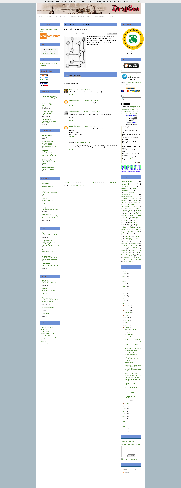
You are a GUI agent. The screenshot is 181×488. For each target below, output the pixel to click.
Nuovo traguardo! (47, 309)
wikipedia (135, 217)
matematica (77, 75)
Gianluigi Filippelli (74, 111)
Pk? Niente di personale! (49, 251)
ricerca (123, 222)
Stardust (44, 191)
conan (136, 252)
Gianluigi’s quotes (128, 127)
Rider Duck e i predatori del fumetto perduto (50, 266)
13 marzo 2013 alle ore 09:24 (81, 89)
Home (40, 16)
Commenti (127, 473)
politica (134, 199)
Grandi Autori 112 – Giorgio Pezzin (50, 235)
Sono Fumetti (46, 264)
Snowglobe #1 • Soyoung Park (49, 283)
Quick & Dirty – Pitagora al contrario (49, 162)
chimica (123, 215)
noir (125, 212)
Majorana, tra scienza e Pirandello (131, 384)
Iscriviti (126, 52)
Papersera (45, 233)
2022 (124, 281)
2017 (124, 293)
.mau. (70, 89)
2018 (124, 291)
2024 (124, 276)
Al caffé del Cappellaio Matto (48, 104)
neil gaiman (135, 242)
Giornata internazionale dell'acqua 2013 (132, 351)
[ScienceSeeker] (44, 86)
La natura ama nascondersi (133, 342)
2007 (124, 419)
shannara (126, 257)
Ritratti (49, 16)
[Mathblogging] (44, 83)
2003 (124, 428)
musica (131, 212)
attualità (135, 213)
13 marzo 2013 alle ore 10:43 (91, 111)
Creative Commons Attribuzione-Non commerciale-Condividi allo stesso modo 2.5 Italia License (130, 110)
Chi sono (111, 16)
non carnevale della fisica (131, 255)
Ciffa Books (45, 281)
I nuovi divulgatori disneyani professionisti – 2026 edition (50, 258)
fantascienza (125, 195)
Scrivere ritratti (129, 363)
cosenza (138, 224)
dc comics (125, 202)
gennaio (127, 403)
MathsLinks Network (47, 327)
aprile (126, 325)
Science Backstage (47, 112)
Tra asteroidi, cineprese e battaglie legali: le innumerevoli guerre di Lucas (50, 243)
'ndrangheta (136, 257)
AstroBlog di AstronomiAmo (49, 336)
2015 (124, 298)
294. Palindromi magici (48, 169)
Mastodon (124, 71)
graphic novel (133, 229)
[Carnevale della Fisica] (44, 78)
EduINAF (44, 199)
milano (123, 201)
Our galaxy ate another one (50, 209)
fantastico (131, 233)
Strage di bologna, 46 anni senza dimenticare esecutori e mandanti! (50, 291)
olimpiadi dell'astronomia (129, 245)
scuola (136, 206)
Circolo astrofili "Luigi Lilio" (49, 334)
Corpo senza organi (130, 330)
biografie (131, 204)
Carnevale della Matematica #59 (133, 369)
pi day (123, 233)
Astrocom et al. (46, 214)
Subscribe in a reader (128, 441)
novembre (128, 308)
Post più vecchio (111, 182)
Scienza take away (99, 16)
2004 (124, 426)
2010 (124, 411)
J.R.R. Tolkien (130, 159)
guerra (137, 231)
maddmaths (124, 259)
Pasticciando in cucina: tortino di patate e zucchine (131, 396)
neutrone (46, 51)
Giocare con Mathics (131, 355)
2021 (124, 284)
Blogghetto (45, 151)
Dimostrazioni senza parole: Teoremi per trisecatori (133, 376)
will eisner (138, 259)
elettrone (53, 49)
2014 (124, 301)
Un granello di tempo (131, 387)
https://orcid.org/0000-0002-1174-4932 (49, 64)
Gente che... (128, 332)
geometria (125, 206)
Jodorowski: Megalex (131, 337)
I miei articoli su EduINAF (49, 96)
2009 (124, 414)
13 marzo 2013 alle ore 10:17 (90, 100)
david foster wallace (127, 261)
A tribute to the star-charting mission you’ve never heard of (50, 217)
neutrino (52, 51)
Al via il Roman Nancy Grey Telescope (49, 193)
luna (126, 213)
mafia (129, 252)
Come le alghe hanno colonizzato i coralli (48, 114)
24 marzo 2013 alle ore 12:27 (90, 126)
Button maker (45, 344)
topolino (124, 189)
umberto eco (134, 249)
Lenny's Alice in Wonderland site (49, 338)
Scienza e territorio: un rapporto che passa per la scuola (49, 202)
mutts (123, 224)
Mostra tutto (57, 173)
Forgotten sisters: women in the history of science (50, 121)
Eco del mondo (46, 250)
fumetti (125, 184)
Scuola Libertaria (47, 298)
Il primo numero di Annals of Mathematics (132, 380)
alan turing (138, 240)
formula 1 (124, 219)
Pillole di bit (45, 313)
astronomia (125, 191)
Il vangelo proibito (130, 334)
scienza (134, 201)
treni (131, 259)
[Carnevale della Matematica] (44, 75)
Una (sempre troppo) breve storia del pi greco (133, 365)
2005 (124, 423)
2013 (124, 303)
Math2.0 (43, 342)
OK (139, 1)
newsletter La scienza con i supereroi (131, 83)
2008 (124, 416)
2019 (124, 288)
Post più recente (69, 182)
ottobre (127, 310)
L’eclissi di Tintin (46, 107)
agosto (127, 315)
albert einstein (133, 222)
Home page (90, 182)
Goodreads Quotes (135, 162)
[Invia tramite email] (108, 34)
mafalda (129, 240)
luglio (126, 318)
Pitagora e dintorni (47, 141)
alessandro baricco (135, 235)
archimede (124, 250)
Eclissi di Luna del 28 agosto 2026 (50, 98)
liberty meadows (126, 231)
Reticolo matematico (131, 373)
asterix (132, 215)
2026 (124, 271)
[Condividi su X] (112, 34)
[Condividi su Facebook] (114, 34)
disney (131, 193)
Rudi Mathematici (47, 160)
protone (45, 53)
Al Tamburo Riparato (48, 307)
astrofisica (128, 238)
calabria (126, 242)
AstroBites (45, 208)
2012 (124, 406)
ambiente (138, 210)
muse (134, 254)
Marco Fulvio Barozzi (75, 100)
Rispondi (71, 94)
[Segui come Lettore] (131, 68)
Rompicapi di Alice (60, 16)
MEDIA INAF (45, 183)
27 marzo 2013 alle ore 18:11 (83, 142)
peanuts (130, 224)
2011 (124, 409)
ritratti (131, 210)
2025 (124, 274)
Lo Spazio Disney (47, 256)
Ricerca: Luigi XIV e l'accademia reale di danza (131, 358)
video (139, 191)
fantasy (123, 208)
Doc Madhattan (46, 119)
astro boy (124, 243)
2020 (124, 286)
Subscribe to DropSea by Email (130, 444)
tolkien (123, 247)
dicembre (128, 305)
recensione (126, 181)
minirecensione (126, 197)
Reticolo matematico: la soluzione (131, 345)
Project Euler (45, 329)
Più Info (133, 1)
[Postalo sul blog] (110, 34)
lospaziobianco (134, 243)
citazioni (124, 199)
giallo (135, 220)
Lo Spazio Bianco (47, 241)
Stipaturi (44, 289)
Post (125, 469)
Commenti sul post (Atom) (77, 185)
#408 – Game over (47, 315)
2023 (124, 279)
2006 (124, 421)
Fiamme (127, 390)
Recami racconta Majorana (132, 339)
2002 (124, 431)
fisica (135, 189)
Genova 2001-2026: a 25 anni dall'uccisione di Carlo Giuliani (50, 301)
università (132, 228)
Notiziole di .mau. (47, 135)
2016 (124, 296)
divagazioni (137, 202)
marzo (127, 327)
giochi (71, 75)
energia (139, 256)
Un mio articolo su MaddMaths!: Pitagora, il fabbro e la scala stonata (49, 144)
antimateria (52, 53)
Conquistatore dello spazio (133, 348)
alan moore (137, 236)
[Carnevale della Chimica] (44, 80)
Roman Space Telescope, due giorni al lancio (49, 185)
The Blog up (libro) (47, 137)
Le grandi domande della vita (80, 16)
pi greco (138, 212)
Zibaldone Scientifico (48, 168)
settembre (128, 313)
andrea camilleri (126, 254)
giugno (127, 320)
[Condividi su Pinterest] (116, 34)
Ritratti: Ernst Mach (130, 392)
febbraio (127, 401)
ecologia (126, 226)
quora (130, 208)
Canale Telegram (134, 75)
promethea (127, 236)
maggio (127, 322)
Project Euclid (45, 332)
